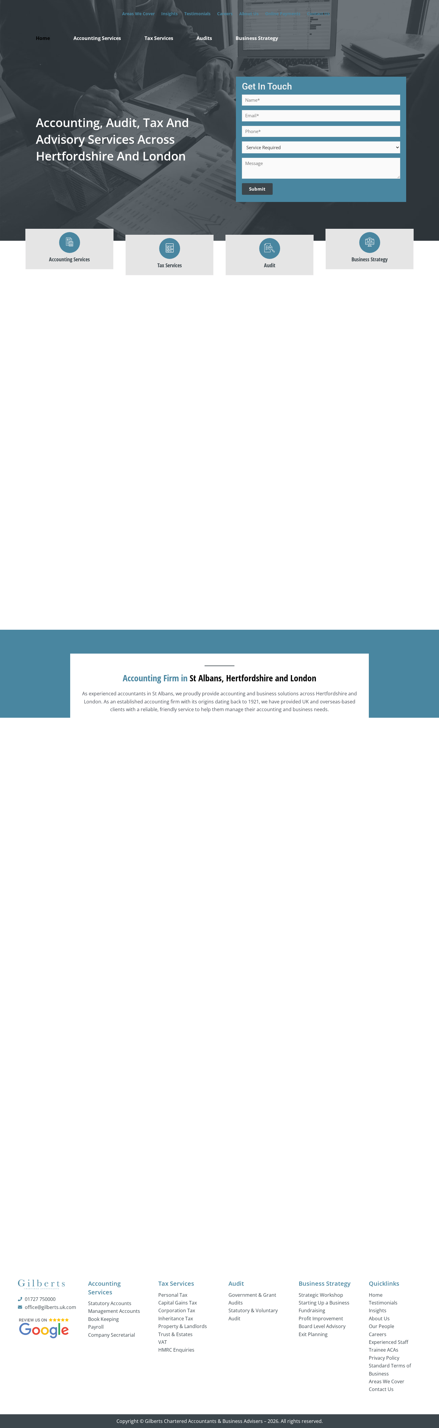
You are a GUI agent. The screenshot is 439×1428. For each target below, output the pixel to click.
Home (43, 38)
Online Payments (282, 13)
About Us (249, 13)
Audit (236, 1283)
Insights (169, 13)
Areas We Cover (138, 13)
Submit (257, 189)
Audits (204, 38)
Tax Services (159, 38)
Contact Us (318, 13)
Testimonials (197, 13)
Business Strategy (257, 38)
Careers (225, 13)
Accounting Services (97, 38)
